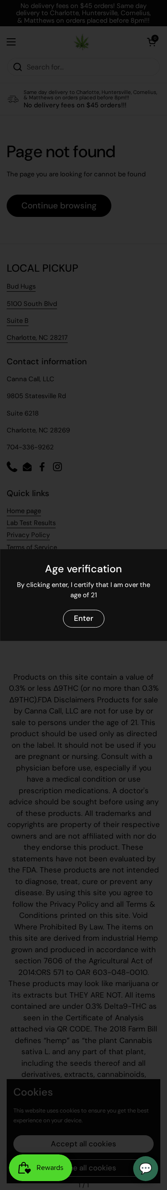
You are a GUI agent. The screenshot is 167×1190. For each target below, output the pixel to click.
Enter (83, 619)
